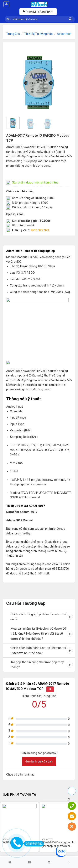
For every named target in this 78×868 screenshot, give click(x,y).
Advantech (64, 33)
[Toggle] (6, 614)
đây (27, 533)
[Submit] (70, 19)
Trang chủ (13, 33)
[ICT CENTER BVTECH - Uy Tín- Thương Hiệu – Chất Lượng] (39, 4)
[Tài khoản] (6, 4)
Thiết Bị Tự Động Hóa (38, 33)
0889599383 (34, 843)
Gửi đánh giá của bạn (39, 761)
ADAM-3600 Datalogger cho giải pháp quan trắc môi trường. (58, 844)
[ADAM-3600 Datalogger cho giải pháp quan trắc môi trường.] (59, 821)
